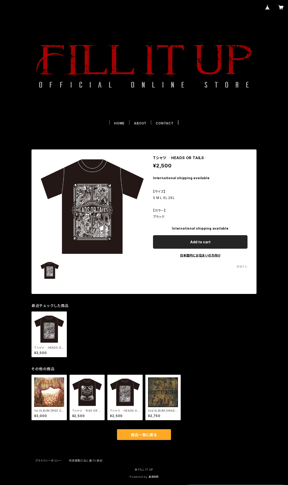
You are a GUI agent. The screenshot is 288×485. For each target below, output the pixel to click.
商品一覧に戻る (144, 435)
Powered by (139, 476)
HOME (119, 123)
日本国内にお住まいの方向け (200, 255)
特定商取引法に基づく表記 (86, 460)
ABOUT (140, 123)
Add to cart (200, 242)
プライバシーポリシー (48, 460)
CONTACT (164, 123)
